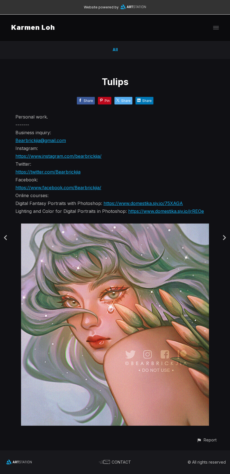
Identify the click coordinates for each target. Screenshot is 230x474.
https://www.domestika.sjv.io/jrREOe (166, 211)
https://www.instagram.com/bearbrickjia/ (58, 156)
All (115, 49)
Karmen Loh (33, 27)
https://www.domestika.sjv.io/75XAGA (143, 203)
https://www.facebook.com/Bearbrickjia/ (58, 187)
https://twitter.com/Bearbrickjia (48, 172)
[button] (206, 440)
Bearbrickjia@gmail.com (40, 140)
